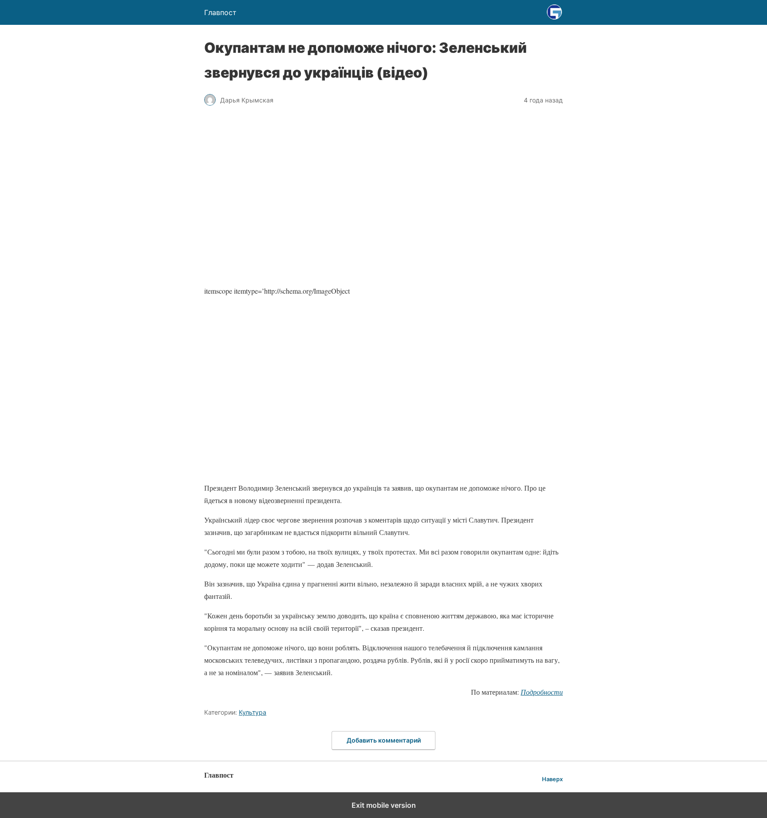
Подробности (542, 691)
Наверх (552, 779)
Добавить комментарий (384, 740)
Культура (252, 712)
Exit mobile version (384, 805)
